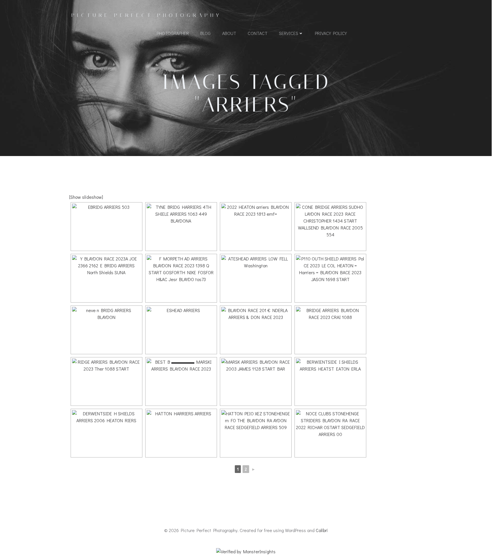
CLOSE (141, 7)
